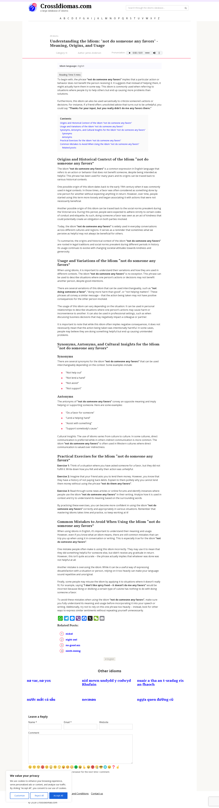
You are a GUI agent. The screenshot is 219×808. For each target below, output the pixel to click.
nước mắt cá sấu (41, 699)
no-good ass (73, 645)
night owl (71, 639)
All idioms (54, 36)
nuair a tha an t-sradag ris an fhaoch (160, 682)
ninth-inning (73, 651)
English (110, 659)
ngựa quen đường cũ (155, 699)
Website (103, 722)
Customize (19, 795)
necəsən (89, 699)
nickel (69, 633)
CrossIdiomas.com (65, 6)
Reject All (39, 795)
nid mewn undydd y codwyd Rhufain (106, 682)
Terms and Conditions (76, 793)
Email (68, 722)
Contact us (97, 793)
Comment (33, 732)
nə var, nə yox (39, 680)
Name (32, 722)
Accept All (58, 795)
